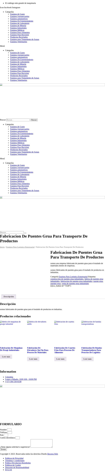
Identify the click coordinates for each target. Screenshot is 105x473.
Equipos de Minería (18, 26)
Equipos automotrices (19, 19)
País (2, 435)
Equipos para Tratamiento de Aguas (24, 39)
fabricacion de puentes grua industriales (76, 281)
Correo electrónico (7, 438)
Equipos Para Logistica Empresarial (20, 247)
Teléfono (4, 432)
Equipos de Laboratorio (19, 23)
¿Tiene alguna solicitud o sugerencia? (15, 447)
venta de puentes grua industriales (75, 283)
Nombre (3, 430)
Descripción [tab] (9, 296)
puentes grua (55, 283)
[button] (52, 46)
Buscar (3, 120)
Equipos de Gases (17, 14)
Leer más (6, 357)
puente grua (98, 281)
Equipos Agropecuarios (19, 16)
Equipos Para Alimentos (20, 32)
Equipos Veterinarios (18, 42)
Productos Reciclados (19, 37)
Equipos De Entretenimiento (21, 21)
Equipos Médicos (17, 30)
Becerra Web (52, 454)
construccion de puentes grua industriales (66, 279)
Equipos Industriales (18, 28)
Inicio (2, 247)
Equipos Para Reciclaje (19, 35)
